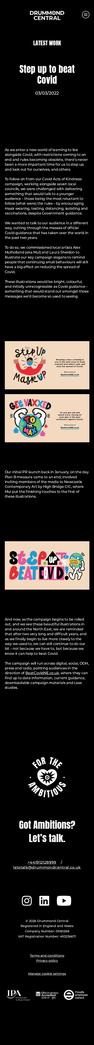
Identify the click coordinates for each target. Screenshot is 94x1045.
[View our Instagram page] (27, 900)
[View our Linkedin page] (44, 900)
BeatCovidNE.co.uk (42, 673)
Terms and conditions (47, 956)
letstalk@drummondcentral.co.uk (47, 868)
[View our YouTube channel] (64, 900)
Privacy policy (47, 961)
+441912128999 (42, 863)
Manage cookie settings (47, 974)
